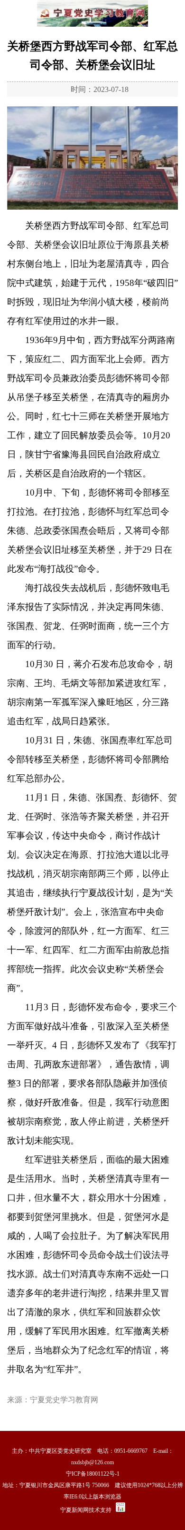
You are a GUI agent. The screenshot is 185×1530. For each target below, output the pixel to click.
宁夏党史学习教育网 (64, 1400)
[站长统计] (120, 1510)
